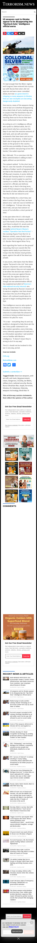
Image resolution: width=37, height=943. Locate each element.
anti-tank (13, 378)
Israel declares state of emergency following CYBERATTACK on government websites (21, 882)
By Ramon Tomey (21, 886)
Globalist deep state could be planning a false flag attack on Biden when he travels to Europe (22, 851)
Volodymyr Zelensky (19, 388)
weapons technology (10, 391)
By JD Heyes (21, 697)
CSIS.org (6, 356)
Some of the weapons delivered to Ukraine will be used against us (21, 725)
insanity (20, 381)
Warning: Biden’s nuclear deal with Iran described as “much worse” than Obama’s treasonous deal (21, 809)
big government (23, 378)
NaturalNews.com (9, 360)
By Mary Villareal (22, 836)
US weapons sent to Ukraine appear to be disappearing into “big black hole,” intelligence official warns (22, 693)
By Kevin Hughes (22, 846)
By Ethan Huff (21, 739)
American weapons (22, 376)
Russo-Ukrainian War (11, 386)
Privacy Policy (14, 927)
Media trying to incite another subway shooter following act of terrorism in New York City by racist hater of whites (21, 703)
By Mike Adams (21, 902)
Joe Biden (27, 381)
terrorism (28, 386)
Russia (29, 383)
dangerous (12, 381)
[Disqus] (18, 534)
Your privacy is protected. (11, 425)
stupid (22, 386)
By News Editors (22, 728)
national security (19, 383)
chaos (5, 381)
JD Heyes (15, 30)
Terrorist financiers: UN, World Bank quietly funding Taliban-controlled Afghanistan (22, 842)
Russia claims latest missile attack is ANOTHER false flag (22, 785)
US (11, 388)
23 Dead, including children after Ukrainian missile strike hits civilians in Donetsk (22, 873)
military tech (7, 383)
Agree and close (17, 931)
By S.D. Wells (21, 687)
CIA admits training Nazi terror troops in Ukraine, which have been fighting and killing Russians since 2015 (21, 862)
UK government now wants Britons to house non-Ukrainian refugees (21, 833)
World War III (24, 391)
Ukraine (6, 388)
